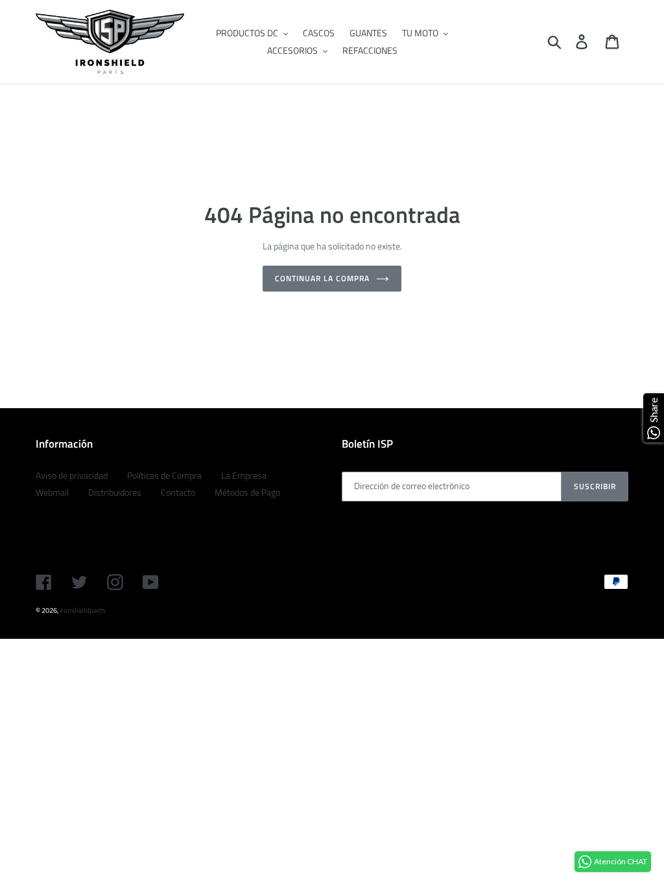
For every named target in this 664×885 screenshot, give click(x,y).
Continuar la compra (322, 278)
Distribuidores (114, 492)
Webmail (52, 492)
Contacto (178, 492)
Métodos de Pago (247, 492)
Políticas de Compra (164, 475)
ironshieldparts (83, 610)
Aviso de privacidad (72, 475)
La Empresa (244, 475)
